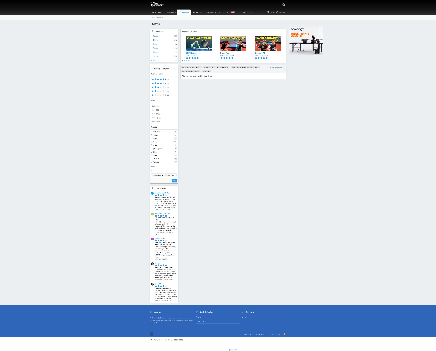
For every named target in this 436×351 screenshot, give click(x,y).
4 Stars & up (190, 67)
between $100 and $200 (244, 67)
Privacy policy (270, 334)
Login (244, 317)
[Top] (281, 334)
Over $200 (156, 122)
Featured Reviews (189, 32)
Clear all (206, 71)
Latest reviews (160, 188)
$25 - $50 (155, 110)
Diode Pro (224, 53)
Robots (155, 52)
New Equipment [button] (276, 68)
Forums (198, 317)
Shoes (155, 56)
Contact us (200, 321)
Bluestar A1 (260, 53)
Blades (155, 40)
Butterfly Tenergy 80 (215, 67)
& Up (167, 79)
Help (278, 334)
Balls (155, 44)
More (155, 60)
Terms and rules (258, 334)
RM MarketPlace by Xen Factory (167, 340)
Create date (189, 71)
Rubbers (156, 36)
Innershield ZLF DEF (162, 193)
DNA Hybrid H (192, 53)
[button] (175, 12)
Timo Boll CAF (160, 238)
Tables (155, 48)
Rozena (157, 263)
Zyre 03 (158, 284)
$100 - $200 (156, 118)
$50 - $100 (156, 114)
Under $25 (156, 106)
